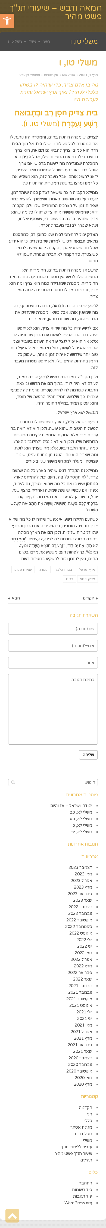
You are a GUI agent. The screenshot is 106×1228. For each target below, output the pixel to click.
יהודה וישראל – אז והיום (71, 805)
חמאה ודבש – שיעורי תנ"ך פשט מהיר (56, 12)
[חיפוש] (13, 782)
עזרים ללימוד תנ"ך (76, 1147)
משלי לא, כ (82, 825)
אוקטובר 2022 (79, 920)
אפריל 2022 (81, 959)
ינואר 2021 (82, 1051)
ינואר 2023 (82, 900)
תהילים (86, 1160)
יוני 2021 (84, 1018)
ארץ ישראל (87, 570)
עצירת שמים (23, 570)
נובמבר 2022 (80, 913)
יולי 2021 (84, 1012)
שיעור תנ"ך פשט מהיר (73, 1153)
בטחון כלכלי (63, 570)
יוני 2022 (84, 946)
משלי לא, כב (81, 812)
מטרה (43, 570)
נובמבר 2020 (80, 1064)
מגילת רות (83, 1133)
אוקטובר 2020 (79, 1071)
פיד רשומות (82, 1189)
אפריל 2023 (81, 880)
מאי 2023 (83, 874)
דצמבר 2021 (80, 985)
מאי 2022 (83, 952)
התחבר (85, 1183)
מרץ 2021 (83, 1038)
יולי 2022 (84, 939)
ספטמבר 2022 (78, 926)
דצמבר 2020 (80, 1058)
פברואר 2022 (80, 972)
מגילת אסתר (81, 1127)
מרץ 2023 (83, 887)
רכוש (69, 579)
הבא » (14, 598)
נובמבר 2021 (80, 992)
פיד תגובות (82, 1196)
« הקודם (90, 598)
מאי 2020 (83, 1077)
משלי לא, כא (81, 818)
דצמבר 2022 (80, 906)
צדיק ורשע (87, 579)
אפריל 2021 (81, 1031)
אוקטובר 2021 (79, 998)
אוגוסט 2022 (80, 933)
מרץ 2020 (83, 1084)
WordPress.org (78, 1202)
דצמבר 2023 (80, 867)
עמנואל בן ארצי (29, 75)
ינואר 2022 (82, 979)
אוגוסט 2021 (80, 1005)
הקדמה (85, 1107)
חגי (89, 1114)
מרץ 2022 (83, 966)
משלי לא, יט (81, 831)
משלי (87, 1140)
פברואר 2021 (80, 1044)
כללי (88, 1120)
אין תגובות (51, 75)
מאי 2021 (83, 1025)
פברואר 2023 (80, 893)
